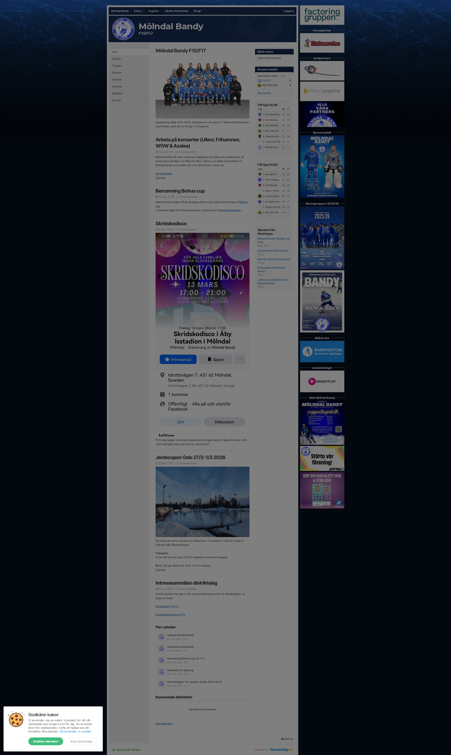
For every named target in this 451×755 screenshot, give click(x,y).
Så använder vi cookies (75, 731)
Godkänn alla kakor (45, 741)
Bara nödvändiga (81, 741)
